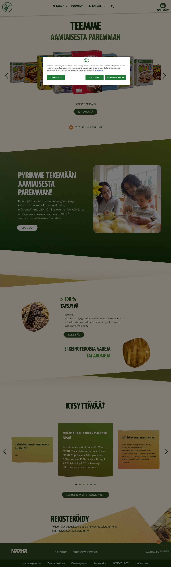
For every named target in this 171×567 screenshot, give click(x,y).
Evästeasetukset (56, 77)
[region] (86, 71)
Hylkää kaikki (94, 77)
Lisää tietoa (99, 70)
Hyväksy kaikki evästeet (116, 77)
